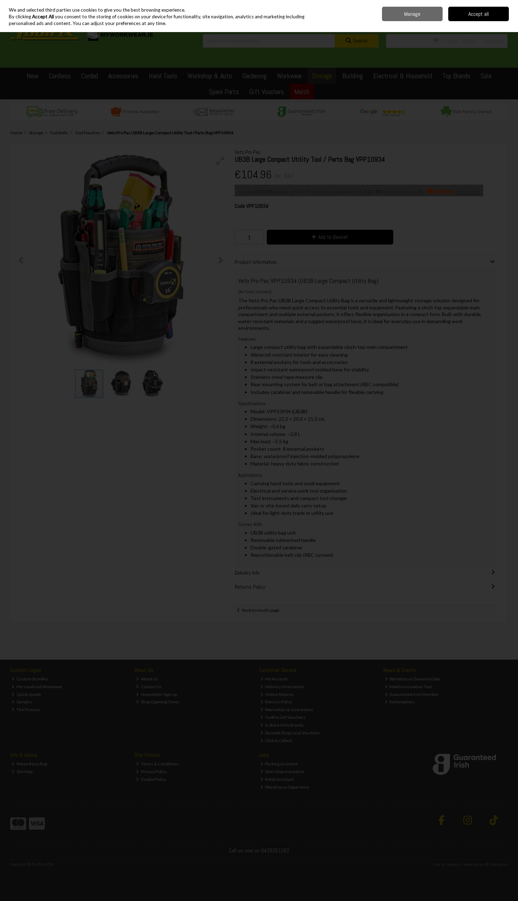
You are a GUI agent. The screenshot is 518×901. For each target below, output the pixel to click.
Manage (412, 14)
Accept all (478, 14)
